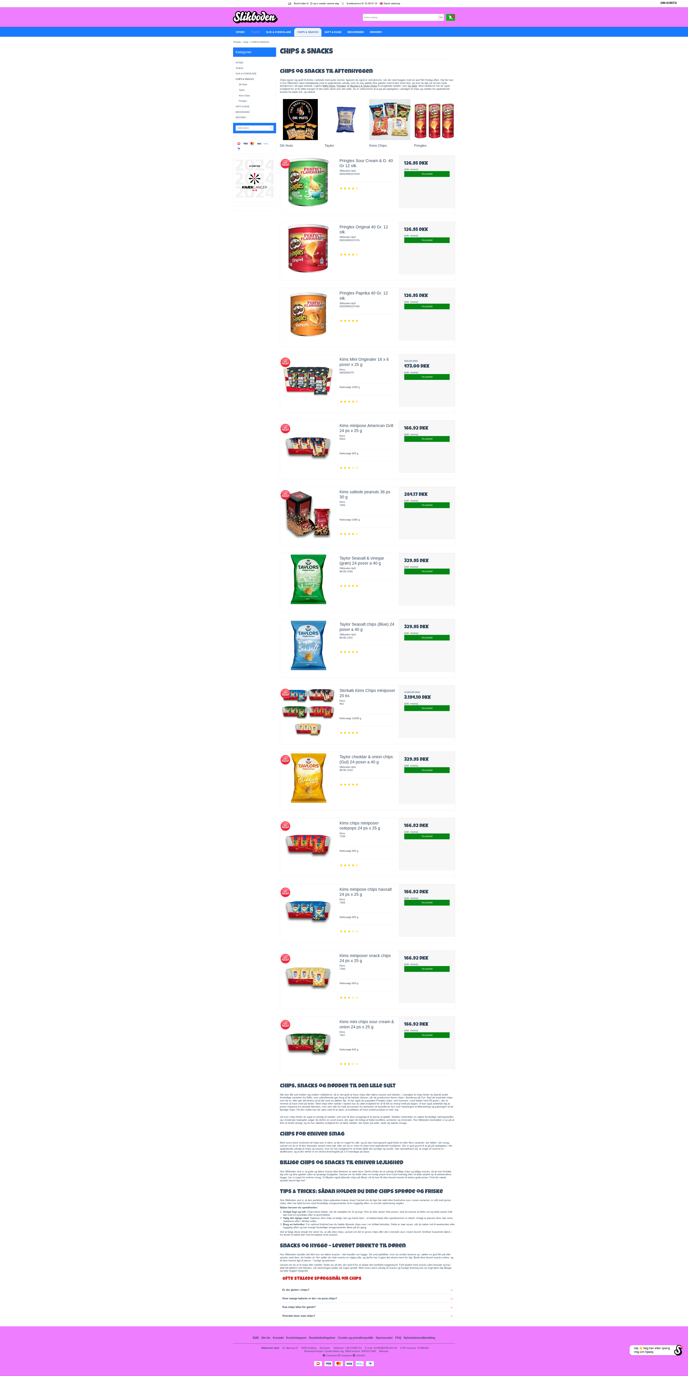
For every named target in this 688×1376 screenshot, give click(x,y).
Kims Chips (244, 95)
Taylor (242, 90)
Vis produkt (427, 174)
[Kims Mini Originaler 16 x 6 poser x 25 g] (308, 382)
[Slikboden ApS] (287, 17)
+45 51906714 (353, 1347)
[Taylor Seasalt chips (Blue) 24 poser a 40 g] (308, 647)
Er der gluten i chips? (295, 1289)
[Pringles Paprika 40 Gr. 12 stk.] (308, 316)
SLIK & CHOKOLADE (246, 73)
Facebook (331, 1355)
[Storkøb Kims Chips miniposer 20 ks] (308, 713)
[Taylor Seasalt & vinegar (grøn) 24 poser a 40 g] (308, 581)
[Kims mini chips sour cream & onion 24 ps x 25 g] (308, 1045)
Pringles (243, 101)
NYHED (239, 62)
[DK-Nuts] (300, 119)
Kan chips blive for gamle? (299, 1306)
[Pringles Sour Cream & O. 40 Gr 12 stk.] (308, 184)
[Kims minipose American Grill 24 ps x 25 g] (308, 448)
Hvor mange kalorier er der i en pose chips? (309, 1298)
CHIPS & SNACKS (245, 79)
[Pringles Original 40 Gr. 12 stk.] (308, 250)
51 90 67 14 (371, 3)
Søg (441, 17)
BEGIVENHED (243, 112)
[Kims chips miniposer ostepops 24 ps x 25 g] (308, 846)
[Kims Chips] (389, 119)
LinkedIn (360, 1355)
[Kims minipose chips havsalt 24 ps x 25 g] (308, 912)
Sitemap (383, 1351)
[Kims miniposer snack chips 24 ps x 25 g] (308, 978)
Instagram (346, 1355)
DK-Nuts (243, 84)
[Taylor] (345, 119)
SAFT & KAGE (242, 106)
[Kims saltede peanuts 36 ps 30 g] (308, 515)
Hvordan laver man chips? (298, 1315)
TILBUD (239, 68)
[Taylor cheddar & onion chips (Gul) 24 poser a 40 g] (308, 780)
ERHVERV (241, 117)
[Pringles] (434, 119)
